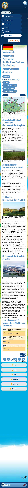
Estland (13, 231)
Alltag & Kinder (8, 20)
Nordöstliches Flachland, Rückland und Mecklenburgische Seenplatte (16, 337)
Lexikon (15, 370)
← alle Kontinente (6, 12)
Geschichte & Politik (9, 88)
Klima (9, 349)
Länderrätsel (8, 31)
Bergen (21, 315)
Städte (6, 82)
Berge (21, 248)
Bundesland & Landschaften (11, 79)
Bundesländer (8, 35)
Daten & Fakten (9, 16)
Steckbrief (6, 76)
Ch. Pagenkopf (6, 219)
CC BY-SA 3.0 (13, 117)
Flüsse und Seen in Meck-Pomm (15, 345)
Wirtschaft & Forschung (10, 91)
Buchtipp (7, 28)
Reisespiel (15, 379)
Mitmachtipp (8, 24)
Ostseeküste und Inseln (13, 333)
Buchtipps (15, 384)
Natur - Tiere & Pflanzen (10, 85)
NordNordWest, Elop (7, 117)
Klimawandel (15, 389)
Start (15, 365)
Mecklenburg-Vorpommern (17, 128)
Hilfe (15, 374)
